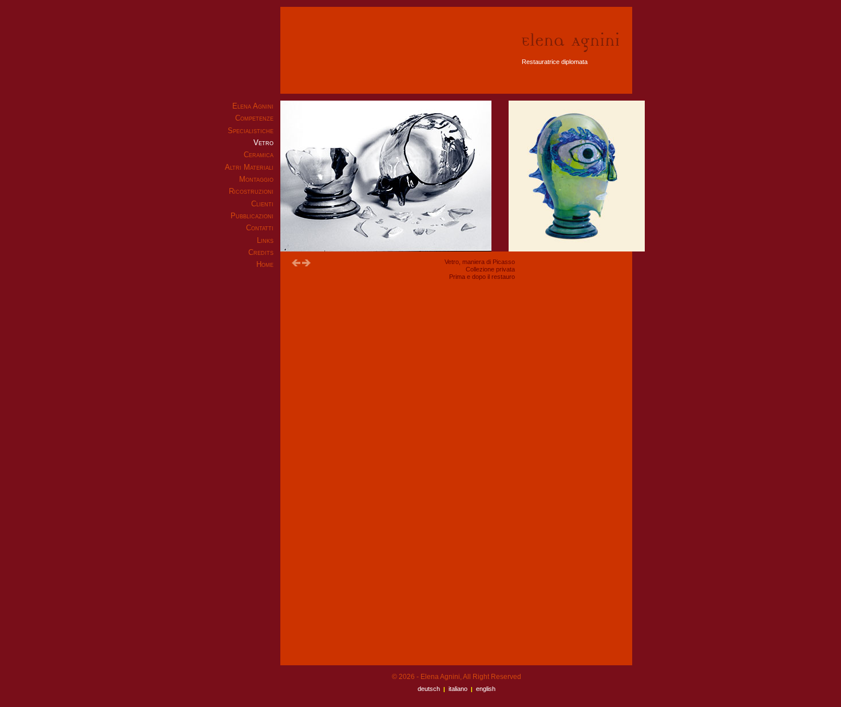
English (485, 688)
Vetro (263, 142)
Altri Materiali (249, 167)
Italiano (458, 688)
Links (265, 240)
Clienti (262, 203)
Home (264, 264)
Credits (260, 252)
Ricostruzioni (251, 191)
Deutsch (429, 688)
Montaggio (256, 179)
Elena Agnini (252, 106)
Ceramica (258, 154)
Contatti (259, 227)
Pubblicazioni (252, 215)
